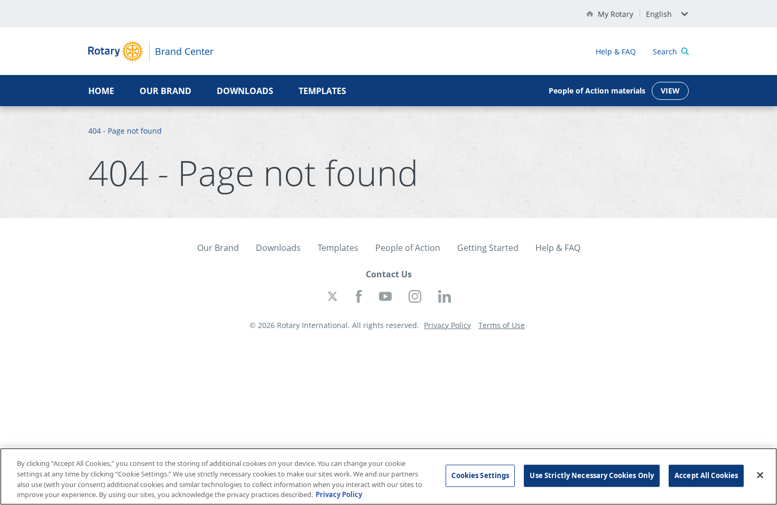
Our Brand (165, 91)
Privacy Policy (339, 494)
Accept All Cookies (706, 475)
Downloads (245, 91)
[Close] (760, 475)
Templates (322, 91)
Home (101, 91)
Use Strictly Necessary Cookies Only (592, 475)
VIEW (670, 91)
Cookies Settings (480, 475)
